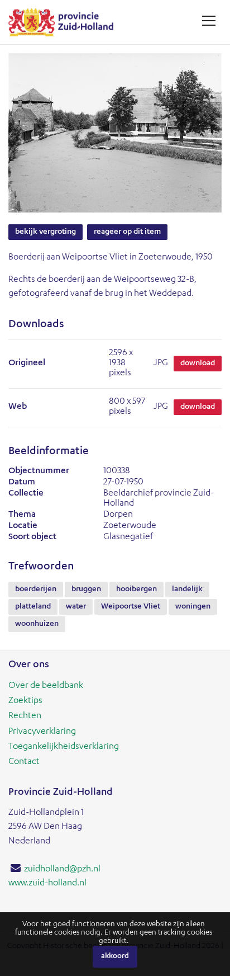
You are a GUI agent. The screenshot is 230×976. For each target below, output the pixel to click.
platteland (33, 606)
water (76, 606)
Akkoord (115, 957)
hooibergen (136, 589)
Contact (24, 762)
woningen (192, 606)
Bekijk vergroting (45, 232)
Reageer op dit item (127, 232)
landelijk (187, 589)
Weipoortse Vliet (130, 606)
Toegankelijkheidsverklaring (63, 747)
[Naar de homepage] (65, 22)
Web (17, 407)
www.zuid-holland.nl (47, 884)
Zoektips (25, 701)
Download (197, 363)
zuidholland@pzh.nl (62, 870)
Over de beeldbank (45, 686)
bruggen (86, 589)
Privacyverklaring (42, 732)
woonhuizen (37, 624)
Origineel (26, 364)
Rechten (24, 716)
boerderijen (35, 589)
